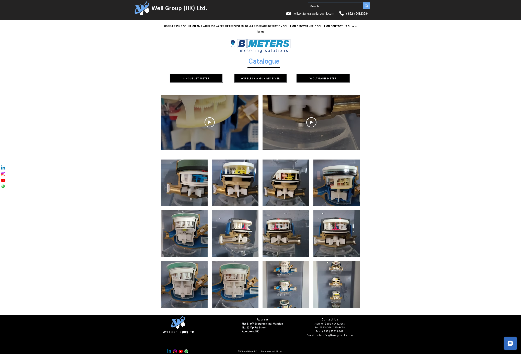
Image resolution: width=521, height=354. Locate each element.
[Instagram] (3, 174)
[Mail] (288, 13)
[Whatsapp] (3, 186)
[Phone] (341, 13)
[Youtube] (3, 180)
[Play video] (210, 122)
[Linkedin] (3, 167)
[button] (180, 26)
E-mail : (311, 335)
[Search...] (366, 5)
